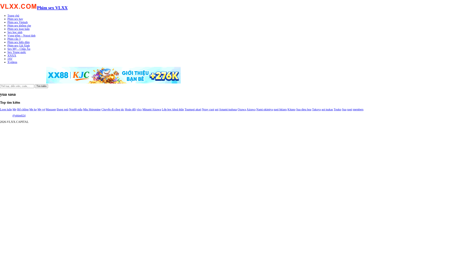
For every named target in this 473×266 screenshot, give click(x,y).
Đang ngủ (62, 109)
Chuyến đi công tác (112, 109)
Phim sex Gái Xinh (18, 45)
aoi (216, 109)
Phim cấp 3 (14, 38)
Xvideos (12, 62)
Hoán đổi (130, 109)
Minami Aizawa (151, 109)
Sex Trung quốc (16, 52)
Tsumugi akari (193, 109)
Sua (344, 109)
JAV (10, 58)
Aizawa (251, 109)
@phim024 (18, 115)
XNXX (11, 55)
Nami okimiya (264, 109)
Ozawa (242, 109)
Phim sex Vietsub (17, 22)
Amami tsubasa (228, 109)
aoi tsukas (327, 109)
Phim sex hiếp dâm (18, 42)
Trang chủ (13, 15)
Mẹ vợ (41, 109)
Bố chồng (23, 109)
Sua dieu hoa (303, 109)
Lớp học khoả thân (173, 109)
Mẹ (14, 109)
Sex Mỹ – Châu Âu (18, 48)
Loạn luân (6, 109)
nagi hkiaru (280, 109)
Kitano (291, 109)
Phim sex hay (15, 19)
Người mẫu (75, 109)
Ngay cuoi (208, 109)
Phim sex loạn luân (18, 28)
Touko (337, 109)
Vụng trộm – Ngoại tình (21, 35)
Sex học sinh (14, 32)
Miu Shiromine (92, 109)
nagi (349, 109)
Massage (51, 109)
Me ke (33, 109)
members (358, 109)
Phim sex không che (19, 25)
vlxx (139, 109)
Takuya (316, 109)
